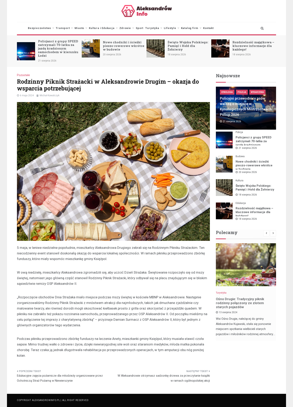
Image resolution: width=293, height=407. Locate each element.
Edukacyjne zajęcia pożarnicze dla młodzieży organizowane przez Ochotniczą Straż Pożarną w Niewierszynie (60, 378)
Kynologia (227, 92)
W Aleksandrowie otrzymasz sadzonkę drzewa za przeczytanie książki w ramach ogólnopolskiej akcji (164, 378)
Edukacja (241, 203)
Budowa (240, 156)
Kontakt (208, 28)
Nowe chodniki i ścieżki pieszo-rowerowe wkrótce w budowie (123, 45)
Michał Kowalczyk (49, 95)
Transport (63, 28)
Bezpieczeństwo (39, 28)
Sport (139, 28)
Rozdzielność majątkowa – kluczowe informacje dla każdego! (253, 45)
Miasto (79, 28)
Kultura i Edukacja (101, 28)
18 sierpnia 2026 (248, 194)
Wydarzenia (257, 92)
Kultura (239, 180)
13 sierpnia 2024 (228, 312)
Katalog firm (190, 28)
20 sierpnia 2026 (248, 172)
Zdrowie (125, 28)
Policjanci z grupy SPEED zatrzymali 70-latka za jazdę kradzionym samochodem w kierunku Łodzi (58, 48)
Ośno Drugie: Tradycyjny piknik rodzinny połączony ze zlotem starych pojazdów (240, 303)
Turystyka (152, 28)
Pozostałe (23, 75)
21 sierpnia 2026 (248, 148)
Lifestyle (170, 28)
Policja (242, 92)
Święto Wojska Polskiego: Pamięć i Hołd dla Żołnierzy (188, 45)
